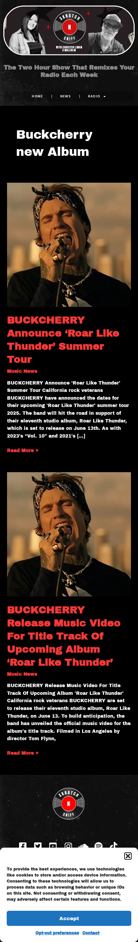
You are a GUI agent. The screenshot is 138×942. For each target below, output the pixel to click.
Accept (69, 918)
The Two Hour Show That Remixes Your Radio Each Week (69, 71)
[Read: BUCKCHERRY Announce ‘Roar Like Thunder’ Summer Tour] (69, 244)
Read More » (23, 450)
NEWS (65, 96)
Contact (90, 933)
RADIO (94, 96)
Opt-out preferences (57, 933)
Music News (22, 371)
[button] (128, 856)
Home (37, 96)
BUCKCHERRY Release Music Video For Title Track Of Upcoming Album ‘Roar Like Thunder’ (64, 636)
